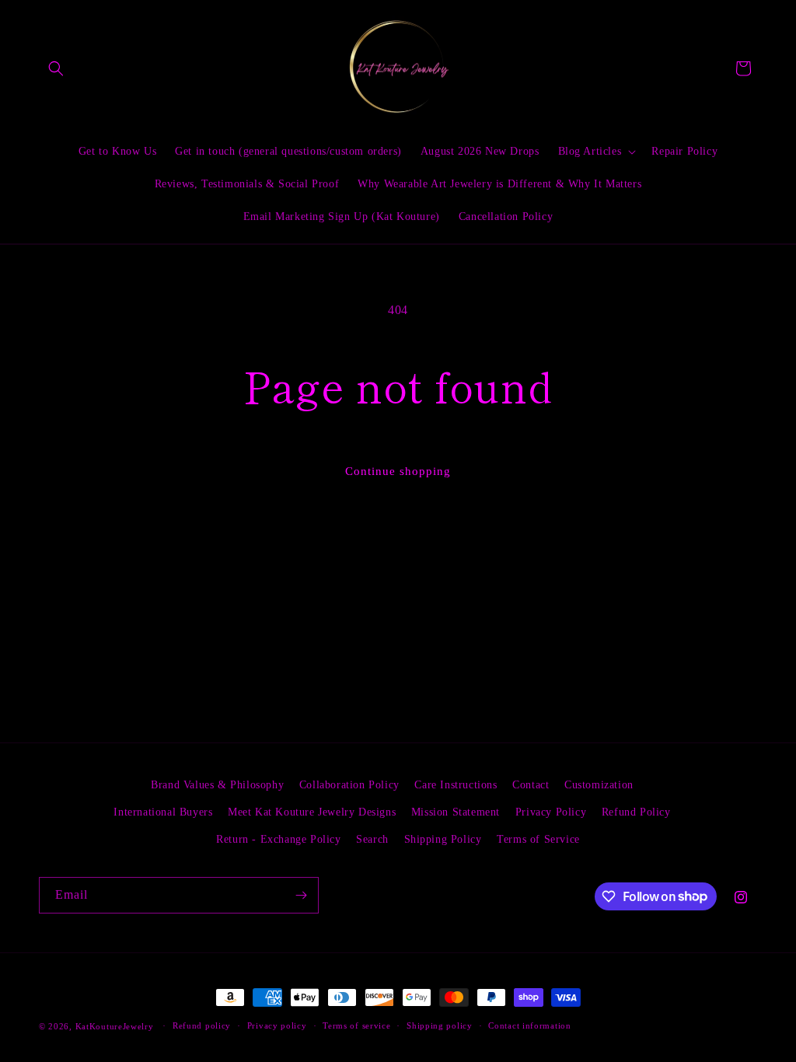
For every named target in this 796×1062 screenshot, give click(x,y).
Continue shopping (398, 471)
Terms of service (356, 1025)
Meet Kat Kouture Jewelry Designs (312, 812)
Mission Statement (455, 812)
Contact (530, 785)
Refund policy (202, 1025)
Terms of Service (538, 839)
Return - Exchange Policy (278, 839)
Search (372, 839)
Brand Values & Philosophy (217, 785)
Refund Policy (636, 812)
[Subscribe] (301, 895)
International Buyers (162, 812)
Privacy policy (277, 1025)
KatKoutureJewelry (114, 1026)
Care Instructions (455, 785)
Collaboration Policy (349, 785)
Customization (599, 785)
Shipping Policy (443, 839)
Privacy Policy (550, 812)
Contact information (529, 1025)
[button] (56, 68)
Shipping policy (440, 1025)
